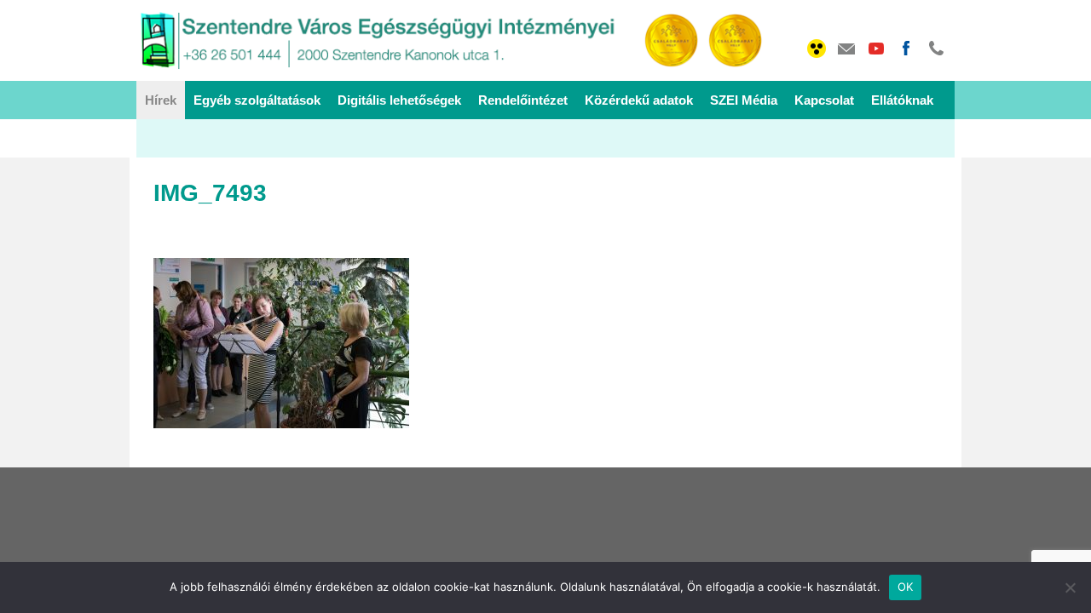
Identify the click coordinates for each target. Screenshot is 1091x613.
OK (906, 586)
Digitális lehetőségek (399, 100)
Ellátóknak (902, 100)
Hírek (160, 100)
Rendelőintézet (523, 100)
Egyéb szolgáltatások (256, 100)
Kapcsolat (824, 100)
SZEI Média (743, 100)
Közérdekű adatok (639, 100)
